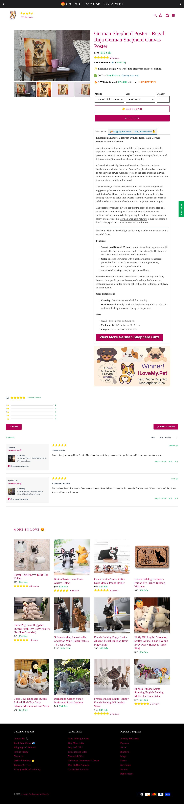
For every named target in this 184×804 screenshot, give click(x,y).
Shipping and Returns (25, 747)
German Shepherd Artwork (133, 218)
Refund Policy (21, 751)
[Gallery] (52, 64)
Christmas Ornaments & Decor (83, 760)
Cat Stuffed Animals (78, 769)
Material (98, 94)
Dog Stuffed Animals (78, 765)
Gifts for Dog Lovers (78, 738)
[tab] (101, 132)
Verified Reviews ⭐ (24, 760)
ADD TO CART (132, 108)
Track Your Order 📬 (24, 743)
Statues (124, 769)
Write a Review (168, 427)
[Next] (86, 56)
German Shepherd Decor (121, 211)
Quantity (161, 94)
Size (128, 94)
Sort (153, 437)
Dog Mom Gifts (76, 743)
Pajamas (124, 743)
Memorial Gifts (76, 756)
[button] (106, 58)
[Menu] (173, 15)
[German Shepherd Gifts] (129, 340)
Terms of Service (22, 765)
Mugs (123, 756)
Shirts (123, 747)
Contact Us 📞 (21, 738)
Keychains (125, 765)
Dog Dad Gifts (75, 747)
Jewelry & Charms (129, 738)
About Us (18, 756)
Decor (123, 760)
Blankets (124, 751)
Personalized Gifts (77, 751)
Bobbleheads (127, 773)
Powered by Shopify (40, 794)
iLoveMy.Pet (26, 794)
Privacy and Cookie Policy (27, 769)
